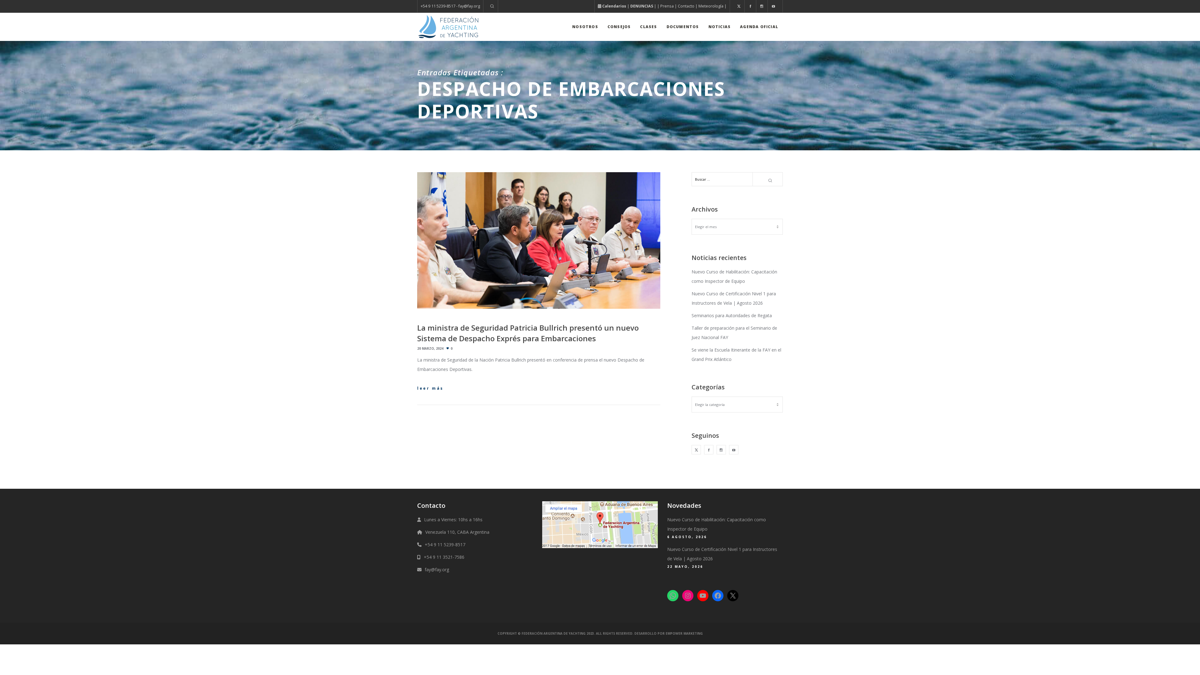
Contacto (686, 6)
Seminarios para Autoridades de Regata (732, 315)
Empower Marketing (684, 633)
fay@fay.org (437, 569)
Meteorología (710, 6)
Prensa (667, 6)
